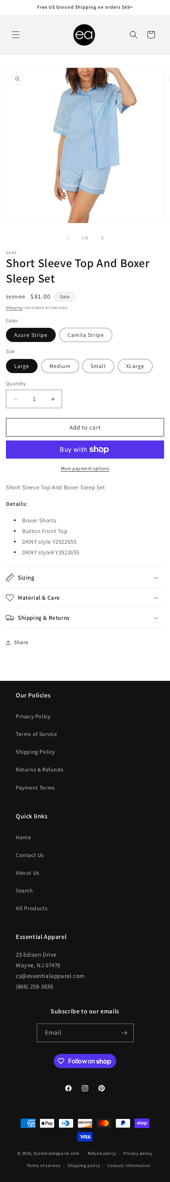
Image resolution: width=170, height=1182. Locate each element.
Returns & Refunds (39, 769)
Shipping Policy (35, 751)
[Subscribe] (124, 1033)
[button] (16, 34)
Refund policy (102, 1153)
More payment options (85, 468)
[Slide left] (67, 238)
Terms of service (43, 1165)
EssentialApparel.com (56, 1153)
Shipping (14, 307)
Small (98, 366)
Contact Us (30, 855)
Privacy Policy (33, 716)
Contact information (129, 1165)
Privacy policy (138, 1153)
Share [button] (21, 642)
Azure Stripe (30, 334)
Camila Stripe (86, 334)
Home (23, 837)
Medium (60, 366)
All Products (31, 908)
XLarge (135, 366)
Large (21, 366)
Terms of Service (36, 734)
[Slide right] (102, 238)
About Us (28, 872)
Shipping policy (84, 1165)
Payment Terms (35, 787)
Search (24, 890)
